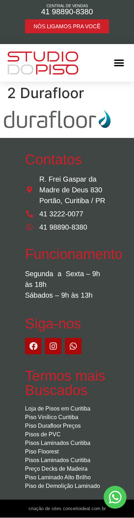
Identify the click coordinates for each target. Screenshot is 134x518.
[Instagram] (53, 346)
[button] (119, 63)
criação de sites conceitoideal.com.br (67, 508)
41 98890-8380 (67, 11)
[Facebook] (33, 346)
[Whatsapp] (73, 346)
